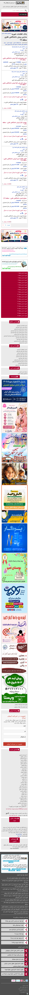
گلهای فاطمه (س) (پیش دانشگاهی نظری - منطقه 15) (15, 159)
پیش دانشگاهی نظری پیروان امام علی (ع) (19, 71)
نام (25, 731)
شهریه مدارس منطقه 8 (22, 289)
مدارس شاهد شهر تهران (23, 358)
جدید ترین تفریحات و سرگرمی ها (20, 917)
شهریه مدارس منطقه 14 (22, 304)
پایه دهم (11, 870)
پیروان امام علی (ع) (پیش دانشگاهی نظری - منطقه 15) (15, 84)
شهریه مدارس (9, 42)
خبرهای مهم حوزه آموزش (22, 875)
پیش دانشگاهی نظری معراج (22, 187)
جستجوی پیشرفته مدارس (6, 33)
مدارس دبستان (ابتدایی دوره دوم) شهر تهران (19, 332)
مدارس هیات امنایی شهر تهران (21, 356)
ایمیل (25, 725)
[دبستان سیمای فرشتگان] (14, 447)
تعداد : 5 (7, 225)
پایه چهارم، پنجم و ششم (19, 869)
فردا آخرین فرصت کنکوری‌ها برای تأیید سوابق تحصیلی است (15, 909)
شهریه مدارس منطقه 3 (22, 278)
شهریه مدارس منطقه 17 (22, 311)
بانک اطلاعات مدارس (17, 42)
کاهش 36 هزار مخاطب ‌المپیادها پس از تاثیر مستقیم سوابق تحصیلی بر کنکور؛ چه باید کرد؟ (15, 885)
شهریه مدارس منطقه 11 (22, 297)
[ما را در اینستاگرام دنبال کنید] (24, 980)
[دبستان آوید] (14, 598)
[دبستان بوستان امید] (14, 568)
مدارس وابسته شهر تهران (22, 363)
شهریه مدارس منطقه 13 (22, 301)
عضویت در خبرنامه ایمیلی (14, 744)
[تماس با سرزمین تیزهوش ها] (13, 980)
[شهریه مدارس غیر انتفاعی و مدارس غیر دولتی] (14, 264)
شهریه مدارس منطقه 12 (22, 299)
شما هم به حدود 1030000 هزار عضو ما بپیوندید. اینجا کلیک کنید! (16, 809)
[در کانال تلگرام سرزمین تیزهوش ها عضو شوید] (26, 980)
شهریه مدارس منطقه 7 (22, 287)
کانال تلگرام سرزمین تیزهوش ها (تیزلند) (11, 861)
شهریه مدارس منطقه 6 (22, 285)
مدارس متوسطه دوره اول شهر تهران (20, 334)
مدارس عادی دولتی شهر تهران (21, 351)
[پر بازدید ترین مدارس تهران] (14, 251)
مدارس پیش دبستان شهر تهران (21, 327)
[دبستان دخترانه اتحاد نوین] (14, 628)
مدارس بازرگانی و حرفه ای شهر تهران (20, 341)
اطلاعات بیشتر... (7, 108)
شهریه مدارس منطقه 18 (22, 313)
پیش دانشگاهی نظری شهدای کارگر (21, 111)
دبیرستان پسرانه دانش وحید (14, 507)
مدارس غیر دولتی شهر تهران (22, 353)
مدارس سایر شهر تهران (23, 343)
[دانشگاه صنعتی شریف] (14, 391)
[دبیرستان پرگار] (14, 538)
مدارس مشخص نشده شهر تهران (21, 365)
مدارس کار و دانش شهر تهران (22, 339)
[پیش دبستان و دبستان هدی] (14, 25)
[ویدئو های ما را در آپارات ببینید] (21, 980)
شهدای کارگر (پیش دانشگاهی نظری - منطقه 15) (15, 123)
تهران (24, 48)
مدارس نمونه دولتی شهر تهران (21, 354)
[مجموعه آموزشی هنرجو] (14, 658)
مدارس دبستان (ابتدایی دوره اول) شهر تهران (19, 330)
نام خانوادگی (23, 736)
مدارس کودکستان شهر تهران (22, 325)
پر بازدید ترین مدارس (23, 372)
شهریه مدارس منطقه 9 (22, 292)
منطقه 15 (22, 50)
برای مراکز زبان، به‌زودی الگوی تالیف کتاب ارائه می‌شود (16, 893)
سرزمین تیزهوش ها (9, 2)
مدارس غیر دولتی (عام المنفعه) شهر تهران (19, 361)
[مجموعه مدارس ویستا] (14, 688)
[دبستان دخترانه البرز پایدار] (14, 417)
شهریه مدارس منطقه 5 (22, 282)
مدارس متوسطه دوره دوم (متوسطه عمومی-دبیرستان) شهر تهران (15, 336)
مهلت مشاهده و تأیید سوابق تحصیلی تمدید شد (17, 878)
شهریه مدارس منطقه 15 (22, 306)
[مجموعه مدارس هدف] (14, 478)
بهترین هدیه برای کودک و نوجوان (21, 704)
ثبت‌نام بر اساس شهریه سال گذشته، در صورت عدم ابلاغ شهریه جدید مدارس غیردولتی (16, 896)
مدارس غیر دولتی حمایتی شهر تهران (20, 360)
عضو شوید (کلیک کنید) (13, 815)
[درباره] (18, 980)
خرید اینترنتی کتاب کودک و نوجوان (20, 707)
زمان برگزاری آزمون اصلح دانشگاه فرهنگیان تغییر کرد (16, 900)
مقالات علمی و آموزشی (23, 947)
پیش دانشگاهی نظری (16, 52)
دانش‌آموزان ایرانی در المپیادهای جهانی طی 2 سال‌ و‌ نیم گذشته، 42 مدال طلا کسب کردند (15, 912)
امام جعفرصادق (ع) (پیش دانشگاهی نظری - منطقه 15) (15, 59)
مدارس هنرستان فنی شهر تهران (21, 337)
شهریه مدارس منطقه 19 (22, 315)
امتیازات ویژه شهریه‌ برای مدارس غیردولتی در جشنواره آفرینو (15, 907)
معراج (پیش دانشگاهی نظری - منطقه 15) (15, 198)
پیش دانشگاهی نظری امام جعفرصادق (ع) (19, 47)
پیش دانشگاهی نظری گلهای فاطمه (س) (19, 147)
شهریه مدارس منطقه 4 (22, 280)
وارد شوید (19, 836)
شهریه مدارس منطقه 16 (22, 308)
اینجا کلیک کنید (19, 834)
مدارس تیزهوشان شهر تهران (22, 349)
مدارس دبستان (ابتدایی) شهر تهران (20, 329)
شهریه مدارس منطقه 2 (22, 275)
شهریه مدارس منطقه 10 (22, 294)
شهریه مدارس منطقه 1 (22, 273)
